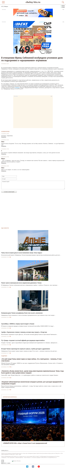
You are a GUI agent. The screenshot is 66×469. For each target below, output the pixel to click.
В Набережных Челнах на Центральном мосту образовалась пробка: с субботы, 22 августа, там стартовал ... (30, 285)
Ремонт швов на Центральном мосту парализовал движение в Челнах (21, 283)
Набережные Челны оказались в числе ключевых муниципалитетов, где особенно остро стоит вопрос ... (28, 315)
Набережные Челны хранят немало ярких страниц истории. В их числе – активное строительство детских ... (29, 351)
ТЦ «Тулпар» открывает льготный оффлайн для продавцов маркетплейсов (23, 340)
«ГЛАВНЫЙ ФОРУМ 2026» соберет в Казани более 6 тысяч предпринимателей (25, 443)
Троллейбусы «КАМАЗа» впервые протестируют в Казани (17, 324)
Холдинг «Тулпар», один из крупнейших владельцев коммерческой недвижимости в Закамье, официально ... (30, 342)
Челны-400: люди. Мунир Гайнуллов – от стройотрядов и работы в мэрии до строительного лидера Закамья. (29, 375)
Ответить (3, 137)
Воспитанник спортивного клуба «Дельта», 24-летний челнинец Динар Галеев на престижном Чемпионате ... (29, 334)
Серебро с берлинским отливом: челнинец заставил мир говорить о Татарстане (24, 332)
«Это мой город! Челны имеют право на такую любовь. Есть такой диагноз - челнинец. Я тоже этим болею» (31, 360)
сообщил (17, 87)
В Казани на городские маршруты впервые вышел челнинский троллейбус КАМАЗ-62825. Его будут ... (28, 326)
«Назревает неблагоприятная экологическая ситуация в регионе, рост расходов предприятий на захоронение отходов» (32, 383)
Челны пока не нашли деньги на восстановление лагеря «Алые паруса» (21, 253)
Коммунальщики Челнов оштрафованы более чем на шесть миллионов (22, 313)
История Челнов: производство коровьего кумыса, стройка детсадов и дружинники (25, 349)
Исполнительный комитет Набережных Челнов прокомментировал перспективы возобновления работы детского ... (31, 255)
